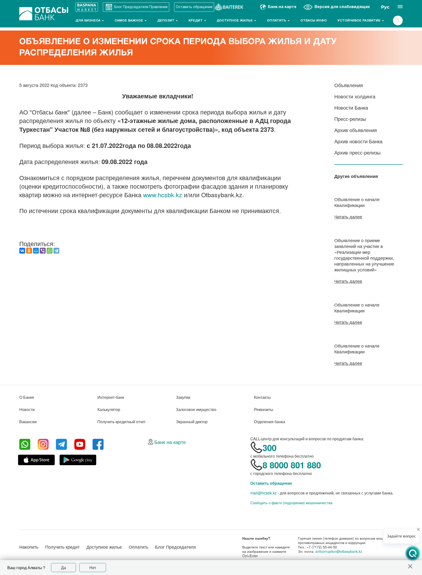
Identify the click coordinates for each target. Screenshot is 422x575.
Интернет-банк (110, 397)
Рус (385, 7)
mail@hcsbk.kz (263, 493)
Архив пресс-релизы (357, 152)
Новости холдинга (354, 96)
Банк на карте (170, 441)
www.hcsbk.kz (162, 194)
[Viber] (43, 251)
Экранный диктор (192, 421)
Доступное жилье (235, 20)
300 (269, 448)
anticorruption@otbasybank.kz (338, 551)
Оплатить (277, 20)
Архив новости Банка (358, 141)
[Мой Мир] (36, 251)
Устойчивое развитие (359, 20)
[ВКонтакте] (22, 251)
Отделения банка (269, 421)
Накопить (28, 547)
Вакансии (28, 421)
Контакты (262, 397)
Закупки (183, 397)
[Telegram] (56, 251)
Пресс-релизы (350, 118)
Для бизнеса (88, 20)
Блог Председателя (175, 547)
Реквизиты (263, 409)
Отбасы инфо (313, 20)
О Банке (26, 397)
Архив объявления (355, 129)
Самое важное (129, 20)
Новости (27, 409)
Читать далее (348, 216)
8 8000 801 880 (292, 465)
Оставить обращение (271, 483)
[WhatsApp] (50, 251)
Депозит (166, 20)
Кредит (196, 20)
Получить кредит (62, 547)
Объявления (348, 85)
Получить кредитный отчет (121, 421)
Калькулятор (108, 409)
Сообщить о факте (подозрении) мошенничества (291, 502)
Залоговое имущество (196, 409)
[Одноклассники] (29, 251)
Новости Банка (351, 107)
